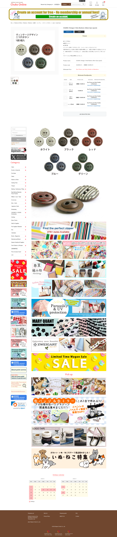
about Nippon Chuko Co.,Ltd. (34, 522)
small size (58, 23)
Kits (12, 229)
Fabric (12, 176)
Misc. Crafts (14, 203)
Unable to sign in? (15, 142)
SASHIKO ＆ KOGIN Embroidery (16, 213)
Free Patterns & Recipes (17, 245)
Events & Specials (15, 170)
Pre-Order (13, 173)
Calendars (13, 232)
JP (81, 0)
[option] (34, 50)
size (54, 23)
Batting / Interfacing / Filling (17, 189)
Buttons (25, 23)
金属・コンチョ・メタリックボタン (42, 23)
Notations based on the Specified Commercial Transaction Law (33, 518)
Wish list (45, 513)
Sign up (13, 144)
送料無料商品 (14, 248)
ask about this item (85, 114)
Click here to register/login (93, 85)
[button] (19, 405)
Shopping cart (31, 513)
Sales (12, 167)
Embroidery (14, 209)
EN (84, 0)
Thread (13, 185)
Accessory (13, 200)
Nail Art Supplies (15, 223)
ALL (12, 23)
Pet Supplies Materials (16, 226)
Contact (77, 516)
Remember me (19, 135)
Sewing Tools (14, 182)
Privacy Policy (47, 516)
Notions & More (18, 23)
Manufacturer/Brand (15, 239)
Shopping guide (63, 513)
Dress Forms (14, 220)
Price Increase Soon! (16, 251)
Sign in (19, 139)
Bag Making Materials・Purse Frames (16, 193)
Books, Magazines (15, 236)
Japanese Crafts (15, 206)
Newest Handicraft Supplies (17, 242)
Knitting (13, 217)
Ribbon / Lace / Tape (16, 196)
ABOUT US (62, 516)
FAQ (76, 513)
